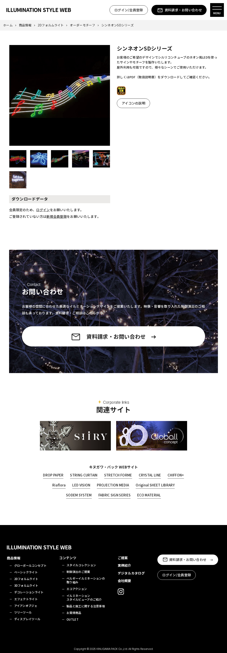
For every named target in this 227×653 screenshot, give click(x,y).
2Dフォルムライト (51, 25)
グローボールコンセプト (30, 565)
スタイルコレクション (81, 565)
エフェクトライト (26, 599)
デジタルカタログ (131, 573)
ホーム (8, 25)
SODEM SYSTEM (79, 495)
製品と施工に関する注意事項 (86, 606)
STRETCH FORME (118, 475)
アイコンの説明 (133, 103)
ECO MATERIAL (149, 495)
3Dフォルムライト (26, 585)
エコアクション (77, 589)
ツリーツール (23, 612)
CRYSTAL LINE (150, 475)
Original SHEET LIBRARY (155, 485)
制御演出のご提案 (78, 572)
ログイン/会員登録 (128, 10)
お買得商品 (74, 613)
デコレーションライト (29, 592)
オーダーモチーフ (82, 25)
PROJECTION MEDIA (113, 485)
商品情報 (25, 25)
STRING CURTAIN (83, 475)
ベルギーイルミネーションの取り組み (86, 580)
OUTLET (72, 619)
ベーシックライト (26, 572)
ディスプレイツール (27, 619)
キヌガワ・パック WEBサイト (113, 467)
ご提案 (123, 557)
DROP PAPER (53, 475)
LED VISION (81, 485)
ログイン (43, 209)
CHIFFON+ (176, 475)
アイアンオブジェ (25, 606)
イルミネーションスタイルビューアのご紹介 (84, 598)
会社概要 (124, 580)
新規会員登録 (56, 216)
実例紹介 (124, 565)
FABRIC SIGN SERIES (114, 495)
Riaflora (59, 485)
